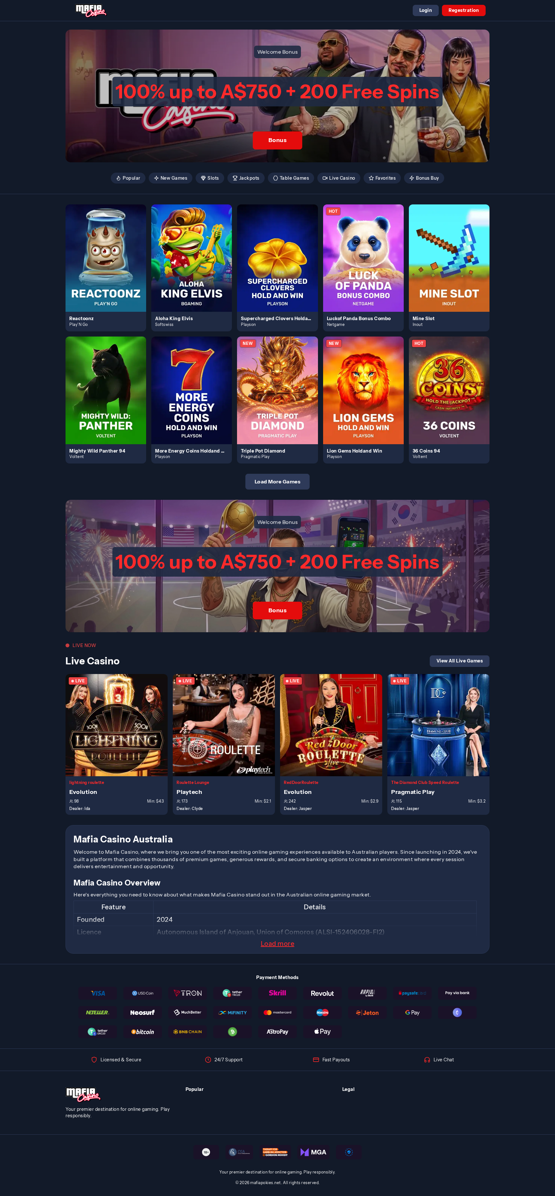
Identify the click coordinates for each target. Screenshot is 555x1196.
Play (110, 251)
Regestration (464, 10)
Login (425, 10)
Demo (109, 265)
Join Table (120, 725)
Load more (278, 944)
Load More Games (278, 481)
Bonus (278, 140)
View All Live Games (459, 661)
